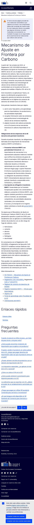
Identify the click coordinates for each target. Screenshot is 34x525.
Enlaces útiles (7, 316)
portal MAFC (28, 206)
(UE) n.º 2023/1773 (10, 282)
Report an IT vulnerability (9, 479)
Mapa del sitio (5, 442)
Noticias (5, 320)
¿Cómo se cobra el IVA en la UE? (12, 372)
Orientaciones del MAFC (12, 301)
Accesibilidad (5, 496)
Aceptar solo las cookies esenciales (19, 521)
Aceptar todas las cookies (15, 516)
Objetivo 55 (8, 293)
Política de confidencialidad (9, 489)
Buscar (30, 2)
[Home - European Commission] (12, 464)
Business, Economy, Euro (9, 453)
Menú (31, 9)
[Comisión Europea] (4, 2)
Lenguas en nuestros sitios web (10, 483)
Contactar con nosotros (8, 476)
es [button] (26, 2)
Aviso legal (4, 493)
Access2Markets (6, 414)
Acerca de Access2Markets (9, 439)
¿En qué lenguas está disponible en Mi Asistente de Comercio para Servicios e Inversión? (14, 398)
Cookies (3, 486)
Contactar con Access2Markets (11, 431)
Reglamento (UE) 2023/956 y (14, 279)
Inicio (2, 12)
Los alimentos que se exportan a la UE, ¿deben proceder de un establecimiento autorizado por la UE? (16, 384)
